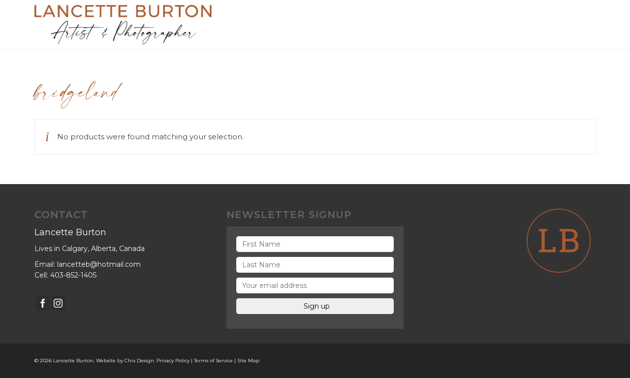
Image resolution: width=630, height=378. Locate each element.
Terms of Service (213, 360)
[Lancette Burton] (123, 24)
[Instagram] (58, 303)
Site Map (248, 360)
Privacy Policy (173, 360)
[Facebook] (43, 303)
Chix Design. (140, 360)
